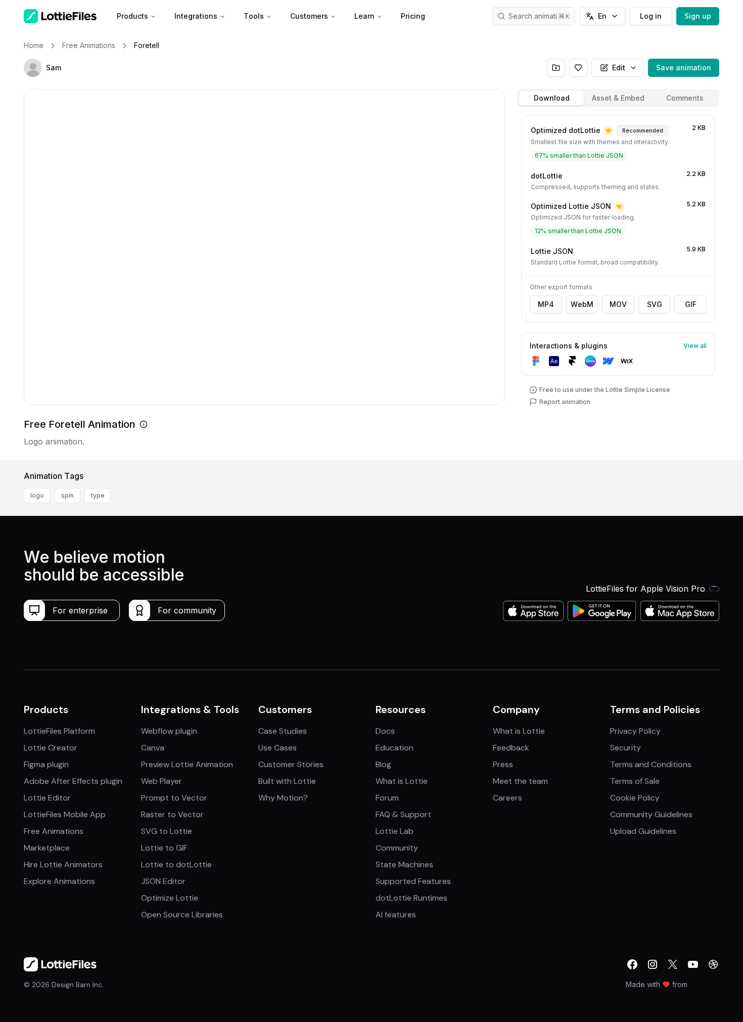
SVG (654, 304)
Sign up (697, 16)
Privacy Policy (635, 731)
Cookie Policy (635, 797)
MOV (618, 304)
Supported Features (413, 881)
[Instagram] (652, 964)
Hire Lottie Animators (63, 864)
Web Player (161, 781)
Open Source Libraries (182, 914)
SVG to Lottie (166, 831)
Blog (383, 764)
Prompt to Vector (174, 797)
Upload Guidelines (643, 831)
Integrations (195, 16)
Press (503, 764)
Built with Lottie (287, 781)
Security (625, 747)
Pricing (413, 16)
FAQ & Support (403, 814)
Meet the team (520, 781)
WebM (582, 304)
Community (397, 847)
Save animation (683, 67)
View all (695, 345)
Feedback (511, 747)
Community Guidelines (651, 814)
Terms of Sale (635, 781)
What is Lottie (402, 781)
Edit (618, 67)
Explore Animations (59, 881)
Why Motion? (283, 797)
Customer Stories (290, 764)
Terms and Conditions (650, 764)
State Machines (404, 864)
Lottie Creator (50, 747)
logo (37, 495)
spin (67, 495)
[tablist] (618, 98)
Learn (364, 16)
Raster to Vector (172, 814)
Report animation (564, 402)
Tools (254, 16)
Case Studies (282, 731)
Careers (507, 797)
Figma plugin (46, 764)
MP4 (546, 304)
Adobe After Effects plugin (73, 781)
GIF (690, 304)
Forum (387, 797)
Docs (385, 731)
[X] (673, 964)
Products (132, 16)
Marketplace (47, 847)
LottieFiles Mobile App (65, 814)
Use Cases (277, 747)
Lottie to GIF (164, 847)
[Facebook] (632, 964)
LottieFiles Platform (59, 731)
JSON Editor (163, 881)
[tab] (551, 98)
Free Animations (53, 831)
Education (394, 747)
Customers (309, 16)
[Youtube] (693, 964)
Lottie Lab (394, 831)
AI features (396, 914)
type (98, 495)
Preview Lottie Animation (187, 764)
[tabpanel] (618, 285)
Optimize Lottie (169, 898)
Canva (152, 747)
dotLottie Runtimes (411, 898)
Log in (651, 16)
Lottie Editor (47, 797)
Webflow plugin (169, 731)
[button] (33, 68)
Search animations (538, 16)
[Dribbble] (713, 964)
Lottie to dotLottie (176, 864)
